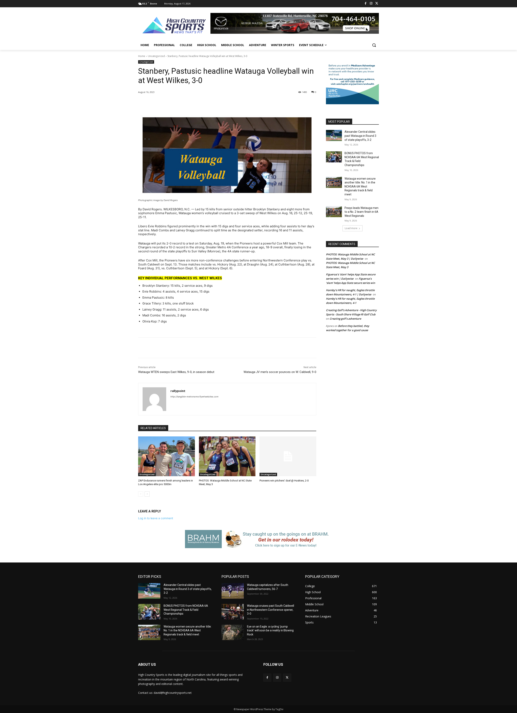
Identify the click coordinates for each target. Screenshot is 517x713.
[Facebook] (365, 3)
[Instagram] (371, 3)
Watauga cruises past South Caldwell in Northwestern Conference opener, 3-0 (270, 609)
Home (141, 56)
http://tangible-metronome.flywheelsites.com (194, 396)
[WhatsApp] (195, 102)
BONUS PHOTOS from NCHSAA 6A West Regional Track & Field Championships (186, 609)
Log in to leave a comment (155, 518)
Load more (351, 228)
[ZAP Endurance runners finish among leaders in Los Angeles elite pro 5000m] (166, 456)
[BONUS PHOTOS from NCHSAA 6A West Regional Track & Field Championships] (334, 156)
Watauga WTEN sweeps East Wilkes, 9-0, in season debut (176, 372)
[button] (374, 45)
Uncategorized (156, 56)
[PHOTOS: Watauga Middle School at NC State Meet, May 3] (227, 456)
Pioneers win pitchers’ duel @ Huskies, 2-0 (284, 480)
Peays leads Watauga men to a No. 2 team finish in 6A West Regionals (361, 211)
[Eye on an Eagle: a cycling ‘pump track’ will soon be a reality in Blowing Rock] (233, 632)
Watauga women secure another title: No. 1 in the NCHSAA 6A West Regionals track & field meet (360, 186)
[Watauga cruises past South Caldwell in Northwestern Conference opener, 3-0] (233, 611)
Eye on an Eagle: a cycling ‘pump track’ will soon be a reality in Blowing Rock (270, 630)
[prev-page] (140, 494)
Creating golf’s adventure (345, 318)
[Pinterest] (186, 102)
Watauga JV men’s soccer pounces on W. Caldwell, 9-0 (280, 372)
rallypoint (177, 391)
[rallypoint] (154, 399)
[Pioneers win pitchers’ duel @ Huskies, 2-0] (288, 456)
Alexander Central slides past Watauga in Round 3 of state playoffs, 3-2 (360, 135)
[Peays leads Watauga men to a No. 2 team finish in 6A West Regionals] (334, 211)
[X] (376, 3)
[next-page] (147, 494)
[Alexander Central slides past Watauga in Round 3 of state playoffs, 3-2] (334, 135)
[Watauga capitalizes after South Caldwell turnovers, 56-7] (233, 591)
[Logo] (174, 25)
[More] (204, 102)
